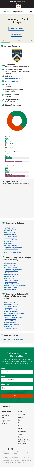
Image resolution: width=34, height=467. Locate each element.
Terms (20, 434)
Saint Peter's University (11, 280)
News (20, 420)
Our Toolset (21, 414)
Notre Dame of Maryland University (14, 313)
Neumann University (10, 289)
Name (3, 368)
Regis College (8, 273)
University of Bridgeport (11, 249)
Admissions (21, 41)
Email (3, 376)
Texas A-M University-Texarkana (13, 252)
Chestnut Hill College (10, 321)
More (29, 41)
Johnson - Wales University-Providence (15, 285)
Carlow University (10, 326)
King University (9, 243)
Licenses (21, 437)
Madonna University (10, 234)
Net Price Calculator (13, 81)
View (18, 6)
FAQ (19, 425)
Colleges (4, 418)
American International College (13, 247)
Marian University (10, 251)
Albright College (9, 276)
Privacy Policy (22, 431)
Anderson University (10, 238)
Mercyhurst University (11, 328)
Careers (20, 417)
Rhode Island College (11, 287)
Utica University (9, 278)
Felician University (10, 232)
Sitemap (20, 428)
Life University (9, 241)
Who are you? (5, 384)
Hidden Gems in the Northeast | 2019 (12, 339)
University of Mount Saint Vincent (14, 317)
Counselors (5, 415)
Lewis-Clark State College (12, 240)
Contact (20, 423)
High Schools (6, 421)
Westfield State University (12, 284)
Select (4, 388)
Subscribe (17, 396)
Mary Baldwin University (11, 227)
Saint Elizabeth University (12, 324)
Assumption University (11, 282)
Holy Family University (11, 236)
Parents (4, 423)
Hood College (8, 230)
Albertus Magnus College (11, 274)
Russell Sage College (10, 229)
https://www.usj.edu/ (12, 78)
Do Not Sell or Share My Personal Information (24, 441)
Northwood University (11, 245)
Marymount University (11, 315)
